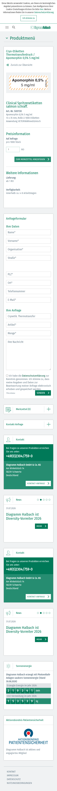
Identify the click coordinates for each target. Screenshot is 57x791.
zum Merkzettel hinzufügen (30, 159)
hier (41, 9)
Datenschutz (14, 779)
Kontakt (11, 771)
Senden (41, 393)
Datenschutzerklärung (44, 12)
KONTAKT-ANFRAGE (36, 483)
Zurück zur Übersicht (21, 65)
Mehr (39, 526)
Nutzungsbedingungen (19, 783)
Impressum (12, 775)
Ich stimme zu (28, 18)
